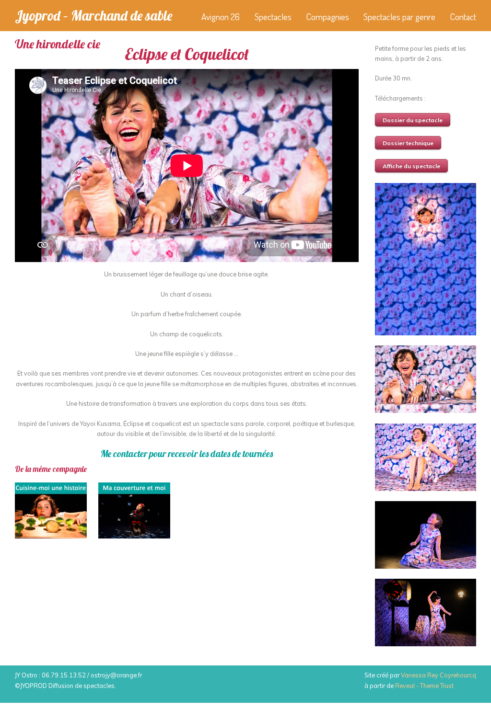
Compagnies (327, 17)
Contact (463, 17)
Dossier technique (408, 143)
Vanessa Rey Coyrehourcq (438, 675)
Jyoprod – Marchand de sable (93, 15)
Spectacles (273, 17)
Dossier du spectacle (413, 120)
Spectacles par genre (399, 17)
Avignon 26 (220, 17)
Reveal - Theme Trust (424, 685)
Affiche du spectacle (411, 166)
